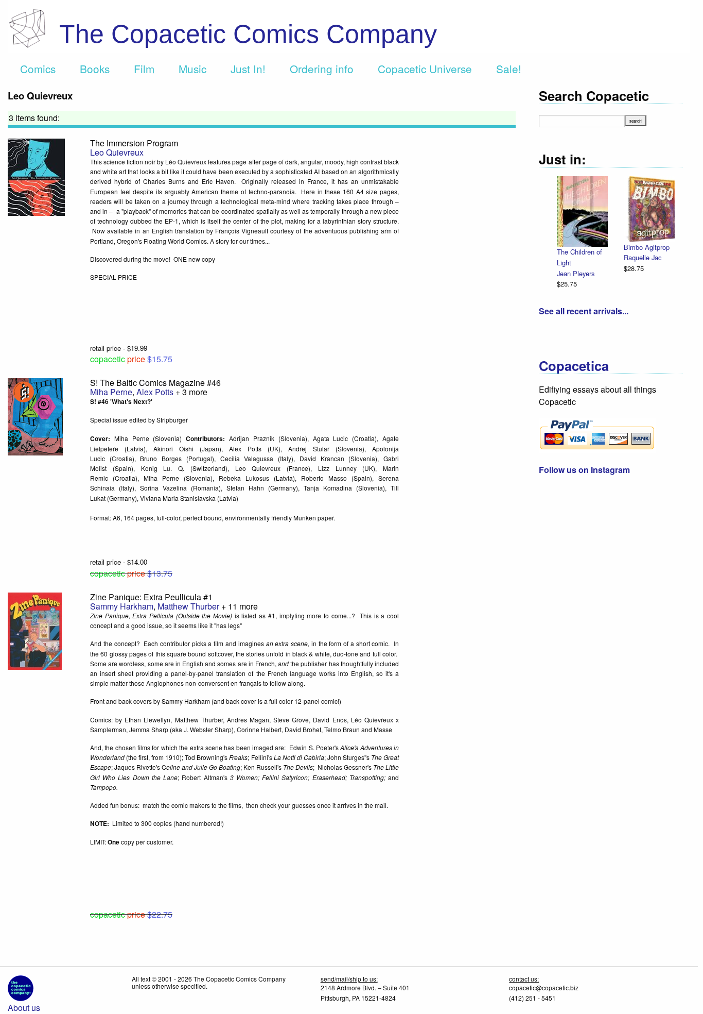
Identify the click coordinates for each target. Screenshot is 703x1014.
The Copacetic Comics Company (248, 34)
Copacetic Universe (425, 68)
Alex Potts (154, 392)
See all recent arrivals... (583, 311)
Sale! (508, 68)
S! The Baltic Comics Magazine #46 (155, 382)
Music (192, 68)
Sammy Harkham (121, 606)
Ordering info (322, 68)
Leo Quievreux (117, 152)
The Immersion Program (134, 143)
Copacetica (574, 365)
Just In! (248, 68)
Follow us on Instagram (584, 470)
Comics (38, 68)
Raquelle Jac (642, 257)
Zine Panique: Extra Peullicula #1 (151, 597)
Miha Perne (111, 392)
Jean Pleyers (575, 273)
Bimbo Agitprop (647, 247)
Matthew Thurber (188, 606)
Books (95, 68)
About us (24, 1007)
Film (144, 68)
